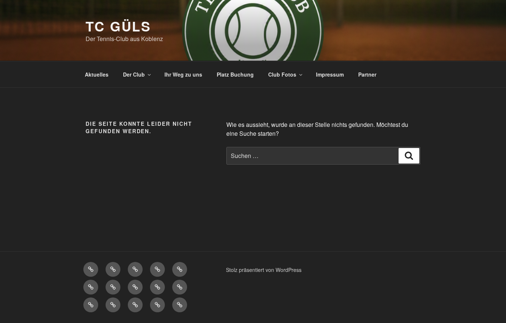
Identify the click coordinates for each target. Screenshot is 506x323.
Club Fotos (282, 74)
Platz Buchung (235, 74)
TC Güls (118, 26)
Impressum (330, 74)
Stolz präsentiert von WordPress (264, 269)
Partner (367, 74)
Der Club (134, 74)
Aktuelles (97, 74)
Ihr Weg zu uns (183, 74)
